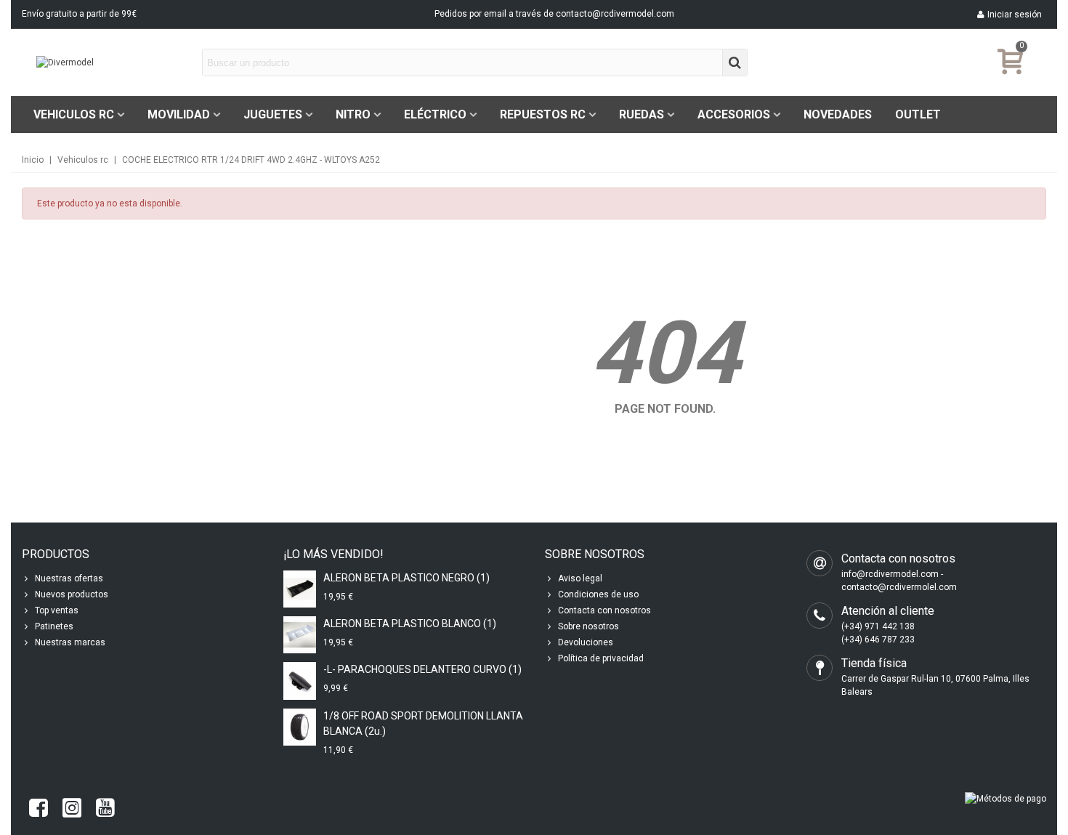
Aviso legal (580, 578)
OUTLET (918, 114)
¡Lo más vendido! (333, 554)
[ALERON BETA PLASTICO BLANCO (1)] (299, 634)
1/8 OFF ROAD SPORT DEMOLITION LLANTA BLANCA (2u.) (423, 723)
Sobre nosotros (588, 626)
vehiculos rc (73, 114)
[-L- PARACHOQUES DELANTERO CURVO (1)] (299, 680)
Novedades (838, 114)
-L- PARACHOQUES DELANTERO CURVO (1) (422, 669)
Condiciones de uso (598, 594)
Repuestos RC (543, 114)
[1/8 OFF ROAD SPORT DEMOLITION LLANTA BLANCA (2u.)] (299, 727)
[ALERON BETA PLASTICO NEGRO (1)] (299, 589)
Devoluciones (585, 642)
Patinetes (54, 626)
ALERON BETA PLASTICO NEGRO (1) (406, 578)
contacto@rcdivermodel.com (615, 14)
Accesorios (733, 114)
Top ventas (56, 610)
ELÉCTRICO (435, 114)
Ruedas (641, 114)
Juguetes (272, 114)
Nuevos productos (71, 594)
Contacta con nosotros (604, 610)
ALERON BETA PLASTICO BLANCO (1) (409, 623)
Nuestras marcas (70, 642)
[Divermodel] (116, 63)
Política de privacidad (601, 658)
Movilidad (178, 114)
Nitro (353, 114)
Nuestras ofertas (69, 578)
